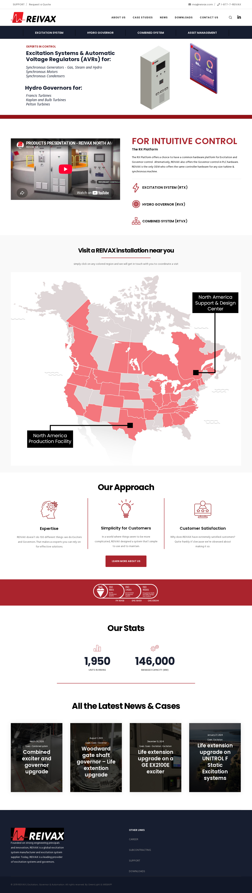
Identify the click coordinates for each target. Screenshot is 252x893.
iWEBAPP (107, 884)
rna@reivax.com (202, 4)
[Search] (227, 17)
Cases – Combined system (36, 746)
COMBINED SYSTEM (150, 33)
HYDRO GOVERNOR (100, 33)
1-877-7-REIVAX (231, 4)
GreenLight (94, 884)
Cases (88, 743)
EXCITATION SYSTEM (49, 33)
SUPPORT (19, 4)
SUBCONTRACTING (140, 850)
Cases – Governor (99, 743)
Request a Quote (40, 4)
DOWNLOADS (137, 871)
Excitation (167, 746)
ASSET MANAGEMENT (202, 33)
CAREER (133, 839)
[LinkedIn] (236, 17)
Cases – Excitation (153, 746)
